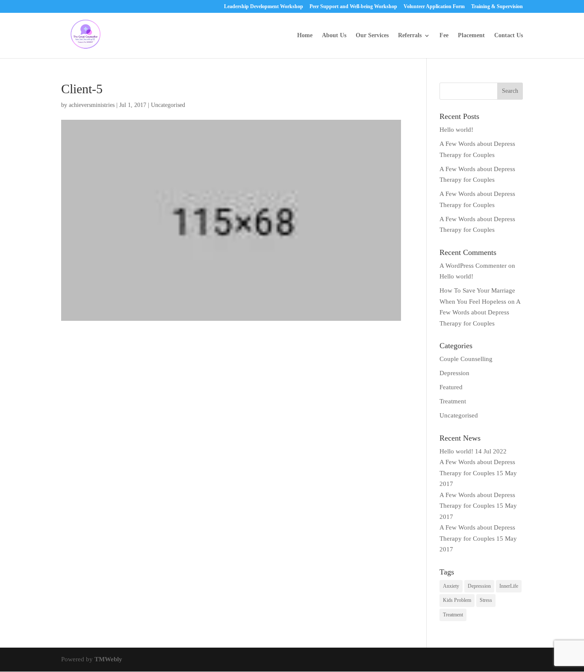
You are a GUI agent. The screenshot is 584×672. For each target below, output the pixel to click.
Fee (443, 35)
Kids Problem (457, 600)
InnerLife (508, 586)
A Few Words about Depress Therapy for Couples (479, 312)
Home (305, 35)
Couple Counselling (466, 358)
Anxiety (451, 586)
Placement (471, 35)
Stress (486, 600)
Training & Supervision (497, 6)
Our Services (372, 35)
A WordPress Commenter (473, 265)
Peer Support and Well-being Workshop (353, 6)
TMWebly (108, 659)
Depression (454, 373)
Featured (451, 387)
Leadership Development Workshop (263, 6)
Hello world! (456, 129)
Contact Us (508, 35)
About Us (334, 35)
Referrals (410, 35)
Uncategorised (458, 415)
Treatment (452, 401)
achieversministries (92, 105)
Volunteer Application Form (434, 6)
